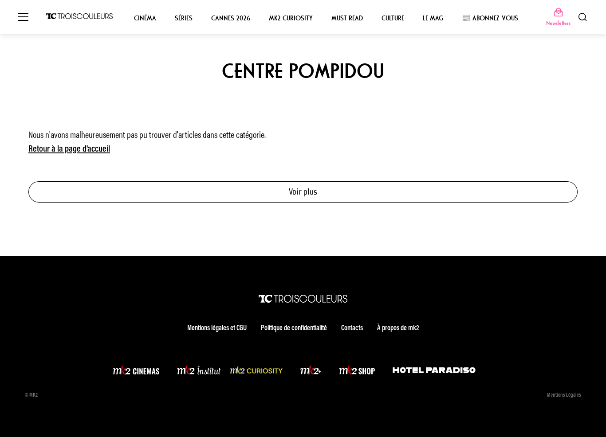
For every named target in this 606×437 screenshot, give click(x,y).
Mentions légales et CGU (217, 328)
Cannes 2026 (230, 18)
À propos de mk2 (398, 328)
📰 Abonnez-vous (490, 18)
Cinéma (145, 18)
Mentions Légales (564, 395)
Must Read (347, 18)
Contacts (352, 328)
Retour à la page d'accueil (69, 149)
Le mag (433, 18)
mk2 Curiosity (291, 18)
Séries (184, 18)
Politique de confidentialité (294, 328)
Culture (393, 18)
